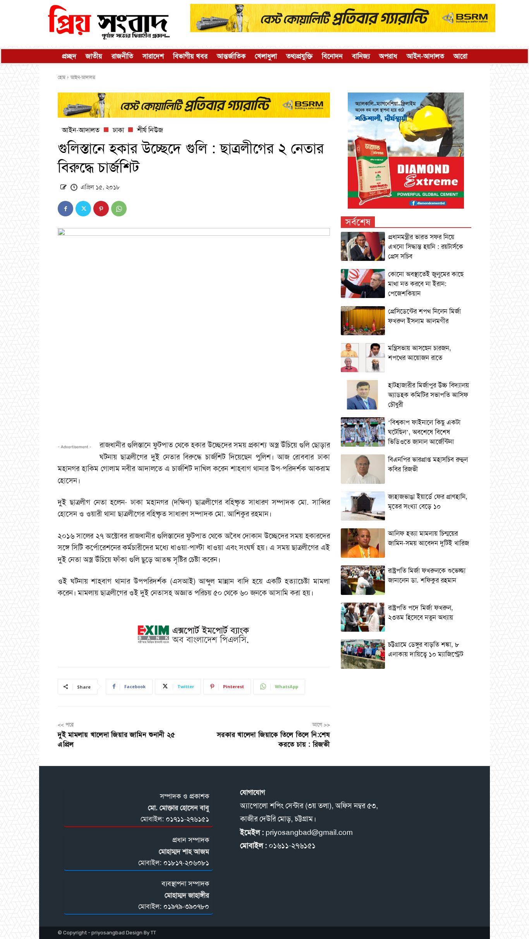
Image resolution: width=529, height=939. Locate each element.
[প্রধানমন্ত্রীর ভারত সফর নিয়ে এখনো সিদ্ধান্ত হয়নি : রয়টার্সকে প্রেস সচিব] (363, 246)
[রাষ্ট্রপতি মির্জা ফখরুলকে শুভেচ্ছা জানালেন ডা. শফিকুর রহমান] (363, 580)
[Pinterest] (101, 208)
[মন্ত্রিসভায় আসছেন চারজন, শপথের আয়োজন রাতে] (363, 357)
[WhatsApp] (119, 208)
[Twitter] (83, 208)
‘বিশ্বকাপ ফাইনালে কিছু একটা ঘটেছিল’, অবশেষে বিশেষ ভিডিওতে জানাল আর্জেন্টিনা (424, 432)
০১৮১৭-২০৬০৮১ (186, 862)
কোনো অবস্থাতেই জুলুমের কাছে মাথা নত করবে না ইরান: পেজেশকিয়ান (426, 284)
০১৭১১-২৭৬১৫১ (187, 819)
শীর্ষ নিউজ (150, 130)
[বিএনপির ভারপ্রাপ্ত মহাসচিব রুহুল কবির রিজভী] (363, 469)
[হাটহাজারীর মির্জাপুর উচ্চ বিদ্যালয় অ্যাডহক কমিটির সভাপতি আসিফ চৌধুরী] (363, 395)
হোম (61, 77)
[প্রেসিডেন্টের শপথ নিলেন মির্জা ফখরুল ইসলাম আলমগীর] (363, 321)
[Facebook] (65, 208)
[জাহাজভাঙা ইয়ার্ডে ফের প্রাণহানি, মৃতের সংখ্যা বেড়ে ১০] (363, 506)
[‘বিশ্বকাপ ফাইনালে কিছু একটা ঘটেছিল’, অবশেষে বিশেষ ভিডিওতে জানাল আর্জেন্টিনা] (363, 432)
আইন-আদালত (82, 77)
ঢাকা (118, 130)
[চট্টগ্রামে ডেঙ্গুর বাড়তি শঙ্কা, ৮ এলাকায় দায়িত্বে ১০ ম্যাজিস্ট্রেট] (363, 654)
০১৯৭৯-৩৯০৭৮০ (186, 906)
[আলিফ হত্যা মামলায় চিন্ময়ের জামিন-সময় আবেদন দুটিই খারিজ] (363, 543)
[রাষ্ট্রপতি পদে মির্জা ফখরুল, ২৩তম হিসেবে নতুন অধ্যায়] (363, 617)
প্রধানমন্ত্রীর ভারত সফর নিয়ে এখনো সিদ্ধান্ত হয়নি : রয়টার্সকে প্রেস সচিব (425, 246)
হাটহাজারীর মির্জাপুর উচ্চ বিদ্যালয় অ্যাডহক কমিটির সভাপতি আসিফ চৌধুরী (428, 395)
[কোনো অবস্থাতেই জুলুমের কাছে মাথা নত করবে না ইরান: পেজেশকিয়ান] (363, 283)
